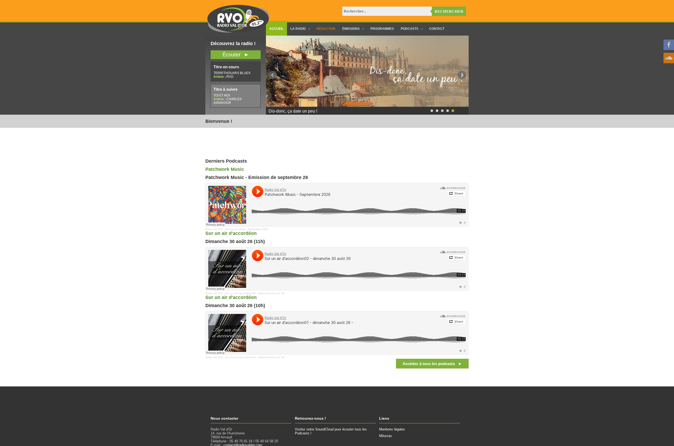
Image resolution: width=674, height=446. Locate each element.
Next (462, 75)
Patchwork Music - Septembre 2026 (246, 229)
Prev (273, 75)
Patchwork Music (224, 169)
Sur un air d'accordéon (231, 233)
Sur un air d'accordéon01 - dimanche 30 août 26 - (255, 357)
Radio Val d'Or (214, 229)
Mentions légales (392, 429)
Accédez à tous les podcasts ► (432, 363)
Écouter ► (235, 54)
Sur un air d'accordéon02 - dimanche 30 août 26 (254, 293)
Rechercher (449, 11)
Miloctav (385, 436)
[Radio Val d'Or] (238, 31)
